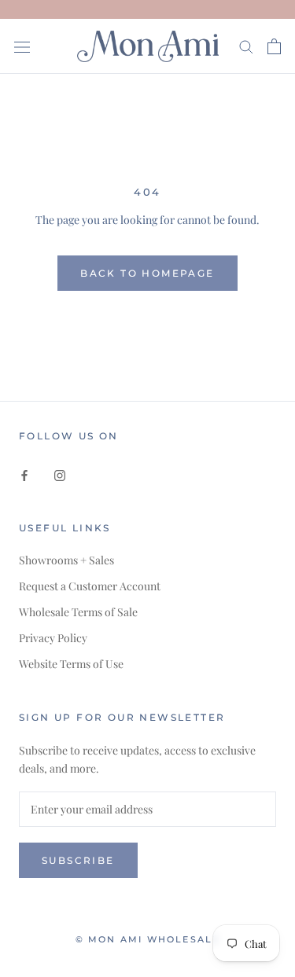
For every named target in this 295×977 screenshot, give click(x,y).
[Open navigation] (22, 46)
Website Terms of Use (71, 663)
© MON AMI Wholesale (148, 939)
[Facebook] (24, 474)
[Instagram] (59, 474)
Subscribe (78, 860)
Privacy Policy (53, 637)
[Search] (246, 46)
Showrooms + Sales (66, 560)
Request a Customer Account (89, 585)
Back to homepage (147, 273)
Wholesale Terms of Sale (78, 611)
